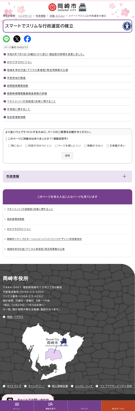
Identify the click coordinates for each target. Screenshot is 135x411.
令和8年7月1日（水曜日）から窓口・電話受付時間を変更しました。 (46, 54)
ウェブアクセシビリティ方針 (116, 386)
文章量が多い (118, 145)
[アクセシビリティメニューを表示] (127, 26)
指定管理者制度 (16, 117)
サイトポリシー (36, 386)
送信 (67, 155)
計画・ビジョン (57, 16)
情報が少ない (95, 145)
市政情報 (41, 16)
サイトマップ (14, 386)
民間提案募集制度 (17, 86)
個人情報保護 (60, 386)
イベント (84, 409)
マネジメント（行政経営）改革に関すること (31, 101)
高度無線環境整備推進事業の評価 (27, 93)
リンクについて (84, 386)
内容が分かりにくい (40, 145)
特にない (16, 145)
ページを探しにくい (69, 145)
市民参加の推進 (16, 78)
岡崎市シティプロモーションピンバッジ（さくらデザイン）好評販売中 (44, 239)
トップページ (25, 16)
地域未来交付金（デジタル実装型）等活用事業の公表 (37, 70)
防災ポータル (118, 409)
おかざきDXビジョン (19, 62)
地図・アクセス (15, 317)
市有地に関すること (18, 109)
